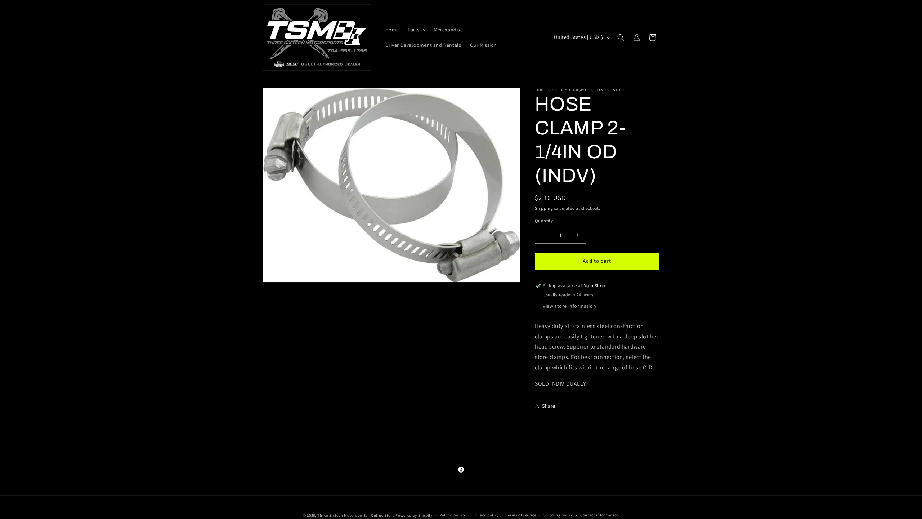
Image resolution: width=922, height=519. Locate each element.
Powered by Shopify (414, 515)
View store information (569, 306)
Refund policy (452, 515)
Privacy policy (485, 515)
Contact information (599, 515)
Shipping (544, 208)
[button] (416, 29)
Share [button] (548, 406)
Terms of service (521, 515)
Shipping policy (558, 515)
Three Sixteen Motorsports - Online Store (355, 515)
